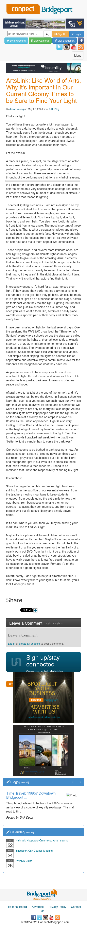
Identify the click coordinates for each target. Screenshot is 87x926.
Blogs (14, 782)
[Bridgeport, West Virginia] (42, 894)
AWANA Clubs (24, 861)
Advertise (38, 907)
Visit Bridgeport (65, 40)
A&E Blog (54, 109)
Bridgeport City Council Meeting (34, 850)
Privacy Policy (57, 907)
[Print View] (35, 610)
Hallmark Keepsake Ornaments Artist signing (42, 840)
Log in (78, 34)
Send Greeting (17, 40)
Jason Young (17, 109)
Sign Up (61, 34)
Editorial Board (17, 907)
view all (24, 782)
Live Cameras (41, 40)
